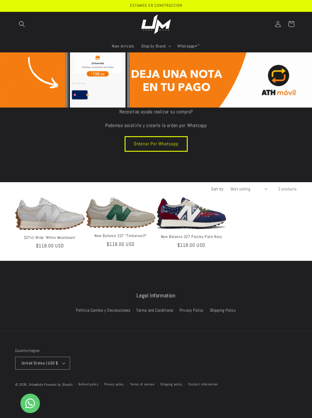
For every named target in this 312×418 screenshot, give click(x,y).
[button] (22, 24)
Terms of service (142, 384)
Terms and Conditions (154, 310)
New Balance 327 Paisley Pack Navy (191, 236)
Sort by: (217, 189)
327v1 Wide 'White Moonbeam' (50, 237)
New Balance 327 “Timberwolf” (120, 235)
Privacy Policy (191, 310)
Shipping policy (171, 384)
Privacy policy (114, 384)
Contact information (203, 384)
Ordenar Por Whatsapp (156, 144)
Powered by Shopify (58, 384)
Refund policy (88, 384)
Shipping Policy (223, 310)
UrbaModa (36, 384)
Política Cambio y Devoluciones (103, 310)
